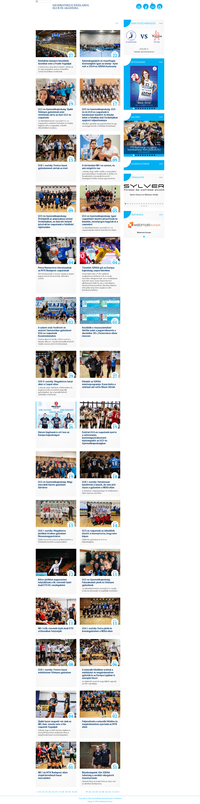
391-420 (88, 792)
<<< (37, 792)
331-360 (74, 792)
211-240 (48, 792)
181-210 (41, 792)
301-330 (68, 792)
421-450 (95, 792)
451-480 (101, 792)
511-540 (114, 792)
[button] (159, 6)
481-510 (108, 792)
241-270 (54, 792)
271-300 (61, 792)
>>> (119, 792)
